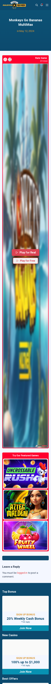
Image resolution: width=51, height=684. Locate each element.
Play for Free (27, 260)
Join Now (25, 628)
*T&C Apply (25, 622)
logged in (22, 572)
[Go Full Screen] (10, 59)
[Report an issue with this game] (5, 59)
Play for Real (27, 252)
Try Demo (25, 473)
